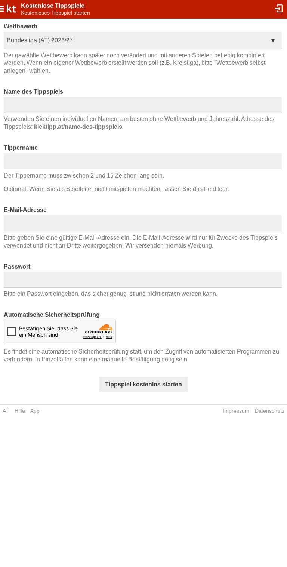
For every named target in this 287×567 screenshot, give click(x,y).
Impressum (236, 411)
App (35, 411)
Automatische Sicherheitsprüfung (52, 315)
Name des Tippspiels (33, 91)
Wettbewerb (20, 26)
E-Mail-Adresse (25, 210)
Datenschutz (269, 411)
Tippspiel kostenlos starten (143, 384)
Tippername (21, 148)
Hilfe (20, 411)
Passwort (17, 266)
